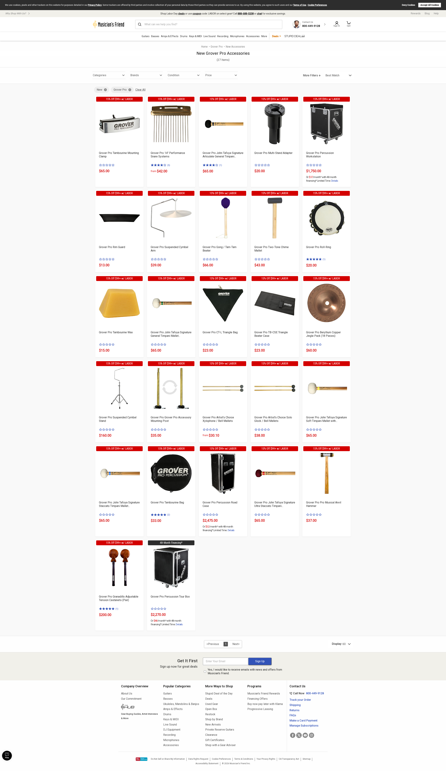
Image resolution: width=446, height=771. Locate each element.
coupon (197, 13)
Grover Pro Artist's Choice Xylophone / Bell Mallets (218, 419)
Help (436, 13)
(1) (220, 165)
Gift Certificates (214, 740)
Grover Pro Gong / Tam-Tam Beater (219, 248)
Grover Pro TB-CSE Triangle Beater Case (271, 334)
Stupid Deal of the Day (219, 693)
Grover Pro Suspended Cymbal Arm (169, 248)
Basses (155, 36)
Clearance (211, 734)
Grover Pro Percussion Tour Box (170, 596)
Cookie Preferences (317, 5)
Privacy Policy (95, 5)
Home (204, 46)
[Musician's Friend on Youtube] (305, 735)
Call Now (306, 693)
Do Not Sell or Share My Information (168, 759)
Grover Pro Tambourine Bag (167, 502)
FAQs (293, 715)
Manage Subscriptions (304, 725)
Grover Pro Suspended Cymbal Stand (117, 419)
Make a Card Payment (303, 720)
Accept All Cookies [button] (429, 5)
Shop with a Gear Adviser (220, 745)
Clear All (140, 89)
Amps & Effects (169, 36)
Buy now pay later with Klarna (265, 704)
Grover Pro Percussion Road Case (220, 504)
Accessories (253, 36)
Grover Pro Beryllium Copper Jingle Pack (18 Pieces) (323, 334)
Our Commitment (131, 698)
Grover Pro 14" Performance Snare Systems (168, 154)
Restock (210, 714)
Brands (134, 75)
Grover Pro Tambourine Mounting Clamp (119, 154)
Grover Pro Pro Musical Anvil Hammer (323, 504)
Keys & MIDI (195, 36)
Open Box (211, 709)
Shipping (295, 705)
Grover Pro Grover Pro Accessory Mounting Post (171, 419)
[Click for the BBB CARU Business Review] (141, 759)
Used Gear (211, 704)
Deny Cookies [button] (408, 5)
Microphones (237, 36)
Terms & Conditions (243, 759)
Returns (294, 710)
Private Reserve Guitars (219, 729)
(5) (168, 165)
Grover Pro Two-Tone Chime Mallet (271, 248)
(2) (168, 514)
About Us (126, 693)
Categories (99, 75)
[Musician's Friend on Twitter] (299, 735)
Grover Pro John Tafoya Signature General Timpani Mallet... (171, 334)
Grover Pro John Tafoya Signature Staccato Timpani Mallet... (119, 504)
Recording (222, 36)
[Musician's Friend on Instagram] (311, 735)
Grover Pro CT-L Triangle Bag (220, 332)
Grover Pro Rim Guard (112, 247)
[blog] (139, 707)
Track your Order (300, 699)
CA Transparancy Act (289, 759)
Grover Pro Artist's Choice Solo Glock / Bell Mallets (273, 419)
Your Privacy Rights (266, 759)
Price (208, 75)
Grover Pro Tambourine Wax (116, 332)
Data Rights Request (198, 759)
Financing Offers (257, 698)
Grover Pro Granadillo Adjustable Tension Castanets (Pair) (118, 598)
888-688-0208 (246, 13)
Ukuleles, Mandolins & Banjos (181, 704)
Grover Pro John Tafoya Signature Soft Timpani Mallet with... (326, 419)
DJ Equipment (171, 729)
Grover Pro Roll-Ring (318, 247)
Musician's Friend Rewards (263, 693)
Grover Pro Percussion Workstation (320, 154)
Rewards (416, 13)
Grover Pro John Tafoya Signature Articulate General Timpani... (223, 154)
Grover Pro (217, 46)
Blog (427, 13)
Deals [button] (275, 36)
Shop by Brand (214, 719)
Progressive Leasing (260, 709)
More (264, 36)
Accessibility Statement (206, 763)
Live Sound (209, 36)
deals (181, 13)
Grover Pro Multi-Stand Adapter (273, 153)
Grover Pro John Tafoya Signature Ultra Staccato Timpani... (274, 504)
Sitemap (306, 759)
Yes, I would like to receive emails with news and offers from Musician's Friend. (245, 671)
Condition (173, 75)
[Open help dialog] (7, 756)
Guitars (145, 36)
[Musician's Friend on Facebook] (293, 735)
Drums (183, 36)
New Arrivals (213, 724)
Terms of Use (299, 5)
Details (334, 180)
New (99, 89)
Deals (208, 698)
